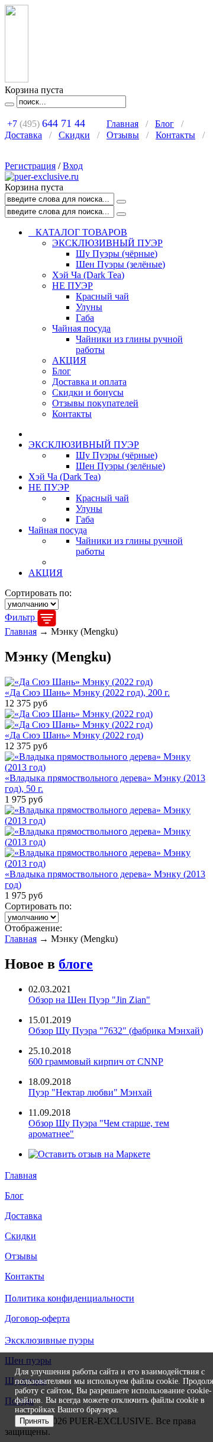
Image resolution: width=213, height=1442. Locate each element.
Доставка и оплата (89, 382)
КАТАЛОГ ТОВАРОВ (77, 232)
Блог (164, 124)
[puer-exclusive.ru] (42, 176)
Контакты (175, 135)
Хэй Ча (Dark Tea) (88, 275)
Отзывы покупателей (95, 403)
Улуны (89, 307)
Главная (122, 124)
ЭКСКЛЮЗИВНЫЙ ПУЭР (107, 243)
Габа (85, 318)
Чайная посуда (81, 328)
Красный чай (102, 296)
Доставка (23, 135)
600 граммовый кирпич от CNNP (95, 1061)
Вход (73, 166)
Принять (34, 1420)
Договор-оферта (37, 1318)
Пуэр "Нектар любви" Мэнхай (90, 1092)
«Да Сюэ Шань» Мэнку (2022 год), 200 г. (87, 692)
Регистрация (30, 166)
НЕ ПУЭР (72, 286)
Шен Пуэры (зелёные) (120, 264)
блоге (76, 964)
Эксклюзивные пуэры (49, 1340)
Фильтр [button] (21, 617)
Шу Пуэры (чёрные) (116, 254)
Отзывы (122, 135)
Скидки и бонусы (88, 392)
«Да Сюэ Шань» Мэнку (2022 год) (74, 735)
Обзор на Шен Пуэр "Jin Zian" (89, 1000)
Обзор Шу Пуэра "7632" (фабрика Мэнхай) (115, 1031)
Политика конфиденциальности (69, 1298)
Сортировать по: (38, 593)
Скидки (74, 135)
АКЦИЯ (69, 360)
